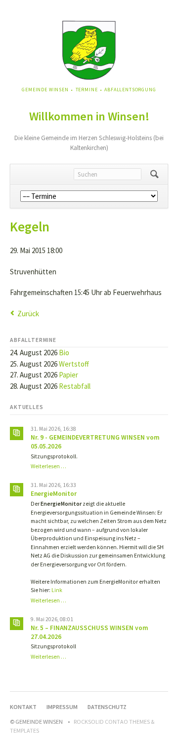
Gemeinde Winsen (45, 89)
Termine (87, 89)
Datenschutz (107, 706)
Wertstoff (74, 364)
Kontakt (23, 706)
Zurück (28, 313)
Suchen (154, 174)
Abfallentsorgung (130, 89)
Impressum (62, 706)
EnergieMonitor (54, 493)
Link (56, 590)
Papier (68, 374)
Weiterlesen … (48, 466)
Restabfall (74, 386)
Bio (64, 352)
